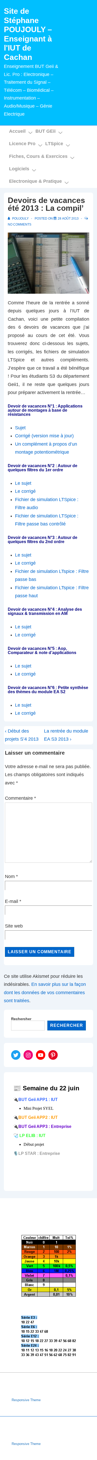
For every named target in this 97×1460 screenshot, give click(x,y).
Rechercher (21, 1019)
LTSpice (54, 143)
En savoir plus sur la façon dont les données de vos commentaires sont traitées (45, 992)
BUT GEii (45, 131)
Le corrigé (25, 491)
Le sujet (23, 483)
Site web (14, 926)
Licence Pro (22, 143)
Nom (10, 876)
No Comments (19, 224)
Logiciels (19, 168)
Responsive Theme (26, 1400)
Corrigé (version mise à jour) (44, 435)
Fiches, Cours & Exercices (38, 156)
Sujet (20, 427)
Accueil (17, 131)
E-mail (11, 901)
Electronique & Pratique (35, 181)
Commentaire (20, 798)
